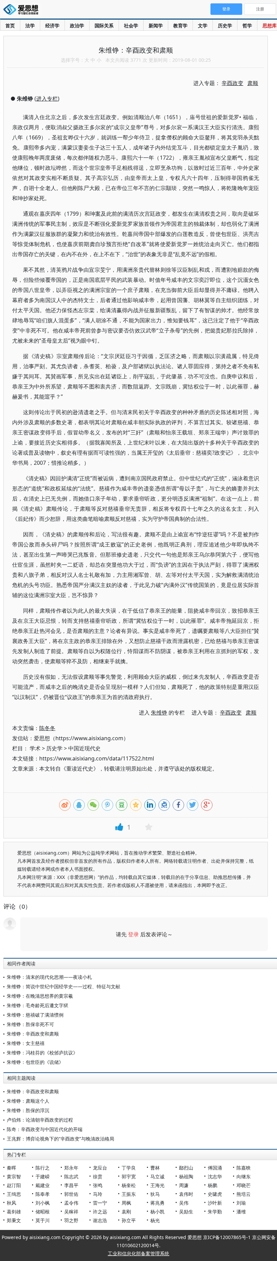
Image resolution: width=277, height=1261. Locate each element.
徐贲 (97, 1176)
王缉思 (14, 1194)
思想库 (269, 25)
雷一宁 (100, 1203)
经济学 (52, 25)
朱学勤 (215, 1211)
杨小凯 (157, 1211)
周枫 (126, 1203)
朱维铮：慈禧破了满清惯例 (35, 1015)
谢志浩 (100, 1220)
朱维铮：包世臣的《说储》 (35, 1062)
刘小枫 (42, 1203)
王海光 (157, 1185)
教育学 (180, 25)
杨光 (155, 1220)
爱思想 (22, 10)
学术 (35, 748)
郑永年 (71, 1167)
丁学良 (129, 1167)
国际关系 (104, 25)
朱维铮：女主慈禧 (26, 1043)
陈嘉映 (243, 1167)
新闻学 (156, 25)
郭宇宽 (129, 1176)
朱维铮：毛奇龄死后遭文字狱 (37, 1005)
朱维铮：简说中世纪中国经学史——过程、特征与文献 (63, 986)
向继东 (243, 1176)
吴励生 (186, 1211)
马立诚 (157, 1176)
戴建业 (42, 1185)
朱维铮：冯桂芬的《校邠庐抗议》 (42, 1052)
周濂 (183, 1185)
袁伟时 (186, 1194)
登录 (133, 934)
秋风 (11, 1203)
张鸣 (97, 1185)
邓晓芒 (243, 1185)
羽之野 (71, 1220)
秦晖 (11, 1167)
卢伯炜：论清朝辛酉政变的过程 (40, 1120)
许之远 (100, 1211)
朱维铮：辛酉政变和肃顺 (33, 1033)
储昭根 (42, 1211)
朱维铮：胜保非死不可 (30, 1024)
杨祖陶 (186, 1176)
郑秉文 (14, 1220)
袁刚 (126, 1211)
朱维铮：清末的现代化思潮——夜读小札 (49, 977)
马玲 (97, 1194)
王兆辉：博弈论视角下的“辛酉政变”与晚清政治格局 (60, 1138)
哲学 (247, 25)
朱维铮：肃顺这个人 (28, 1101)
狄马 (155, 1194)
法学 (30, 25)
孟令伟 (71, 1203)
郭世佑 (71, 1194)
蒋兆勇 (157, 1203)
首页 (10, 25)
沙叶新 (215, 1203)
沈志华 (215, 1176)
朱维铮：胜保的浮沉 (28, 1110)
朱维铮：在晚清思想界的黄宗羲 (40, 996)
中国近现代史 (84, 748)
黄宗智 (14, 1176)
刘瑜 (241, 1203)
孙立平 (129, 1220)
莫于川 (42, 1220)
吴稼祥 (71, 1211)
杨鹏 (212, 1185)
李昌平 (71, 1185)
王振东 (129, 1194)
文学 (202, 25)
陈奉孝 (42, 1194)
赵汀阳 (14, 1185)
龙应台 (100, 1167)
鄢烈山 (186, 1167)
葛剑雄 (14, 1211)
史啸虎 (215, 1194)
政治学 (77, 25)
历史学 (225, 25)
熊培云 (243, 1194)
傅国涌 (215, 1167)
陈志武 (71, 1176)
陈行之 (42, 1167)
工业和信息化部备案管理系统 (138, 1253)
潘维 (241, 1211)
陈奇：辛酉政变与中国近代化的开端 (44, 1129)
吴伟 (183, 1203)
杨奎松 (129, 1185)
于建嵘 (42, 1176)
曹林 (155, 1167)
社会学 (131, 25)
